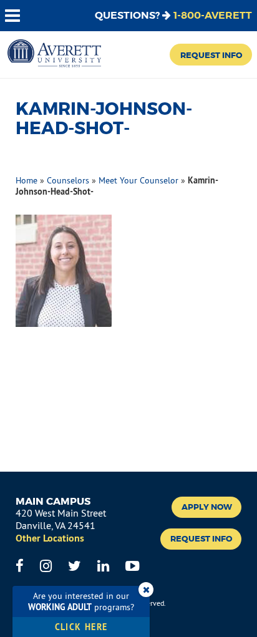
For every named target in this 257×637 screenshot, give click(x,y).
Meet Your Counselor (138, 180)
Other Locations (50, 538)
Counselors (68, 180)
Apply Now (207, 507)
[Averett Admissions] (54, 54)
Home (26, 180)
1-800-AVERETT (212, 15)
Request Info (211, 55)
